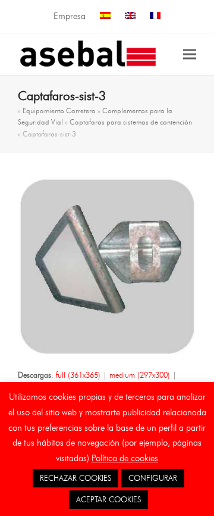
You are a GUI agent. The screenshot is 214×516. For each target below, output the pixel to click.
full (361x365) (78, 375)
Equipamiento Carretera (59, 110)
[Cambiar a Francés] (155, 16)
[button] (189, 54)
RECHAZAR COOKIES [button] (75, 478)
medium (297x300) (139, 375)
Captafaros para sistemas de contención (131, 121)
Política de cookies (125, 458)
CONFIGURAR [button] (152, 478)
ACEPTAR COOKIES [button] (108, 499)
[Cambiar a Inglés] (130, 16)
